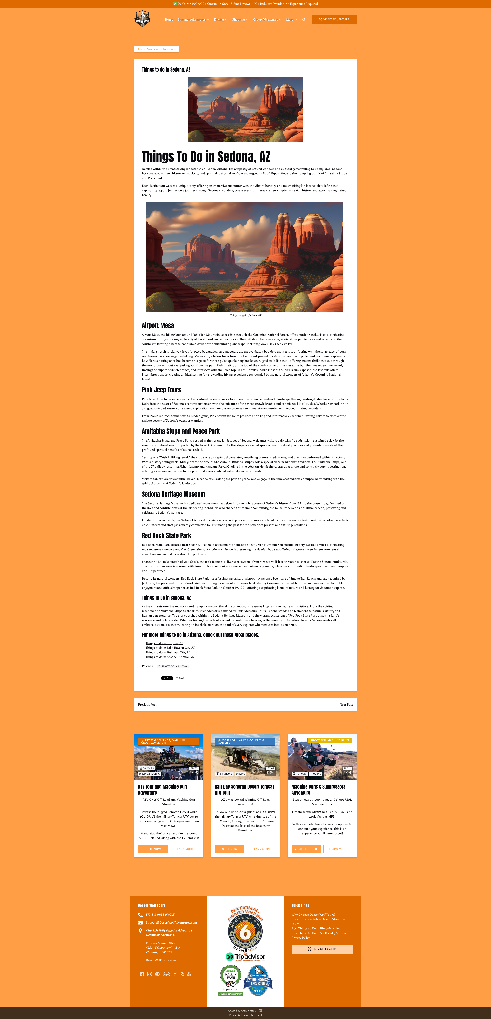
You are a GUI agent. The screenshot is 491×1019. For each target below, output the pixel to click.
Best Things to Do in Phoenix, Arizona (317, 928)
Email (181, 678)
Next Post (346, 704)
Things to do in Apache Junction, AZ (170, 657)
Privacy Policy (301, 937)
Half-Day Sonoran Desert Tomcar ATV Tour (244, 789)
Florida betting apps (162, 361)
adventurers (162, 173)
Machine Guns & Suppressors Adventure (318, 789)
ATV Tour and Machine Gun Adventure (162, 789)
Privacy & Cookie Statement (245, 1015)
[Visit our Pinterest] (157, 974)
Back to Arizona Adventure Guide (156, 49)
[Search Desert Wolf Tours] (304, 19)
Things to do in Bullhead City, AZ (168, 652)
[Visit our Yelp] (182, 974)
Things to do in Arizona (173, 666)
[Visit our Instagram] (149, 974)
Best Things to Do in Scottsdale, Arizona (319, 933)
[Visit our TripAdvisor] (166, 974)
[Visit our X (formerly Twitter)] (175, 974)
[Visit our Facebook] (142, 974)
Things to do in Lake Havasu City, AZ (170, 648)
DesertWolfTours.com (161, 960)
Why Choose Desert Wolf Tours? (313, 914)
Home (169, 19)
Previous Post (147, 704)
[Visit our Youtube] (189, 974)
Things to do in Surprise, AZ (164, 643)
